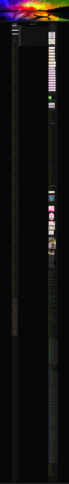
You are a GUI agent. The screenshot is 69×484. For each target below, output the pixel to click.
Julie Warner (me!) (50, 117)
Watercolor (51, 473)
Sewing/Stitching (51, 335)
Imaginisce (51, 401)
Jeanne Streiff (50, 149)
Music (50, 323)
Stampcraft (51, 444)
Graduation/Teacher (52, 313)
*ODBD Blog (50, 188)
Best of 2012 (51, 343)
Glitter (50, 312)
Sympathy (51, 466)
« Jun (52, 29)
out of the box (14, 320)
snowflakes (16, 326)
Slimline (13, 326)
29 (54, 28)
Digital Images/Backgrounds (52, 296)
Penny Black (51, 422)
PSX (50, 428)
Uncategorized (51, 470)
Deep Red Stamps (52, 390)
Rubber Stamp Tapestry (52, 431)
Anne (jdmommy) (50, 130)
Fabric (50, 303)
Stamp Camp (51, 441)
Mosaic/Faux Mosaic (52, 322)
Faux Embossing (51, 306)
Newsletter (37, 21)
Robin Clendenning (50, 172)
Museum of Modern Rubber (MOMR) (52, 415)
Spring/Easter (51, 367)
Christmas (13, 305)
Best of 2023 (51, 358)
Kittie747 (49, 159)
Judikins (51, 407)
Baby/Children (51, 272)
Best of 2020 (51, 355)
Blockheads (51, 381)
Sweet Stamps (51, 456)
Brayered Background (52, 282)
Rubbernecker (14, 323)
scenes (15, 324)
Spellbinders (14, 327)
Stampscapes (51, 453)
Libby (49, 162)
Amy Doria (50, 126)
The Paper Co (51, 459)
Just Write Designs (51, 268)
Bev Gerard (50, 136)
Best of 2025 (51, 361)
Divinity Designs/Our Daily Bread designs (53, 392)
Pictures (50, 326)
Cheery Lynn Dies (51, 287)
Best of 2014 (51, 346)
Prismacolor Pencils (52, 329)
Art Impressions (51, 377)
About (34, 21)
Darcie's (51, 387)
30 (55, 28)
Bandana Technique (52, 273)
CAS (50, 286)
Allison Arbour (50, 111)
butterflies (13, 304)
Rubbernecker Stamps (52, 434)
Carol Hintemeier (50, 114)
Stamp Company (51, 370)
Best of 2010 (51, 340)
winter (16, 335)
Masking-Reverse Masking (52, 319)
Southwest (51, 336)
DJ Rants (49, 146)
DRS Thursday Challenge (14, 310)
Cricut (50, 293)
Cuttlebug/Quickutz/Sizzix (15, 306)
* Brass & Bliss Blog (51, 101)
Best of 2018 (51, 352)
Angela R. (50, 127)
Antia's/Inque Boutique (52, 374)
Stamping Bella (51, 450)
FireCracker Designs (52, 395)
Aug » (53, 29)
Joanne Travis (50, 150)
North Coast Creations (14, 319)
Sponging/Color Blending (15, 331)
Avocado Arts (51, 380)
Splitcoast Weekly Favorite (15, 330)
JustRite (51, 408)
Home (31, 21)
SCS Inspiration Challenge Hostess (52, 93)
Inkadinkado (51, 404)
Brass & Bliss (14, 303)
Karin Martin (50, 153)
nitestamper (50, 169)
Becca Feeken (50, 133)
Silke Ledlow (50, 176)
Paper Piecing (14, 321)
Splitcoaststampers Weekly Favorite (52, 364)
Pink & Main (51, 425)
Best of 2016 (51, 349)
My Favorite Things (52, 416)
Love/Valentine (51, 316)
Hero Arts (51, 398)
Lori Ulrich (50, 163)
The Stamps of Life (52, 462)
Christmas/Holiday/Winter (52, 290)
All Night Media (51, 371)
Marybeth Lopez (50, 166)
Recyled (50, 332)
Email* (15, 32)
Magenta (51, 411)
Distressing (51, 299)
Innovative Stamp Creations (51, 203)
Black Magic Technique (52, 279)
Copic (16, 305)
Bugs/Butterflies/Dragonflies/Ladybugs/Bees (53, 284)
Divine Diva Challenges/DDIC (53, 300)
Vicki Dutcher (50, 182)
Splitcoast (15, 328)
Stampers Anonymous (52, 447)
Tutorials (50, 469)
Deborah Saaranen (50, 143)
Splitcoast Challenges (52, 339)
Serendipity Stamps (52, 438)
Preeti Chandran (50, 121)
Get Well (50, 309)
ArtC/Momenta (51, 378)
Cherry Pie (51, 384)
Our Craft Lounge (52, 419)
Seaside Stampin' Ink (52, 437)
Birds (50, 276)
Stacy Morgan (50, 179)
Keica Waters (50, 156)
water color (13, 335)
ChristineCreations (50, 140)
